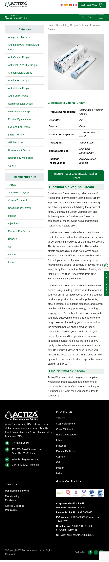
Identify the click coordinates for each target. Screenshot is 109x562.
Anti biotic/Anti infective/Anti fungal (23, 47)
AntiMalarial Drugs (18, 88)
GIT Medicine (15, 142)
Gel (10, 246)
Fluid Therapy (16, 134)
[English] (61, 4)
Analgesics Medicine (19, 37)
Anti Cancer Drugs (18, 57)
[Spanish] (66, 4)
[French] (75, 4)
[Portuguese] (70, 4)
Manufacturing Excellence (12, 498)
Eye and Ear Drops (19, 127)
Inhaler (12, 215)
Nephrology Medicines (20, 157)
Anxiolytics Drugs (18, 96)
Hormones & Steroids (20, 150)
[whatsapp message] (106, 265)
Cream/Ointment (17, 200)
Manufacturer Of (25, 177)
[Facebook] (90, 552)
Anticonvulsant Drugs (20, 72)
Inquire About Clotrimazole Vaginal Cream (75, 176)
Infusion (12, 254)
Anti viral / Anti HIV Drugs (22, 65)
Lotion (11, 262)
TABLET (13, 184)
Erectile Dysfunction (19, 119)
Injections (13, 223)
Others (12, 165)
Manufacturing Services (17, 491)
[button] (101, 17)
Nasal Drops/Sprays (19, 208)
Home (51, 25)
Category (25, 29)
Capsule (12, 239)
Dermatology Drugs (66, 25)
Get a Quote (88, 17)
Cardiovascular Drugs (20, 103)
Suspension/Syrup (18, 192)
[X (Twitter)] (96, 552)
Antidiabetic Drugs (18, 80)
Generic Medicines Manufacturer (14, 508)
